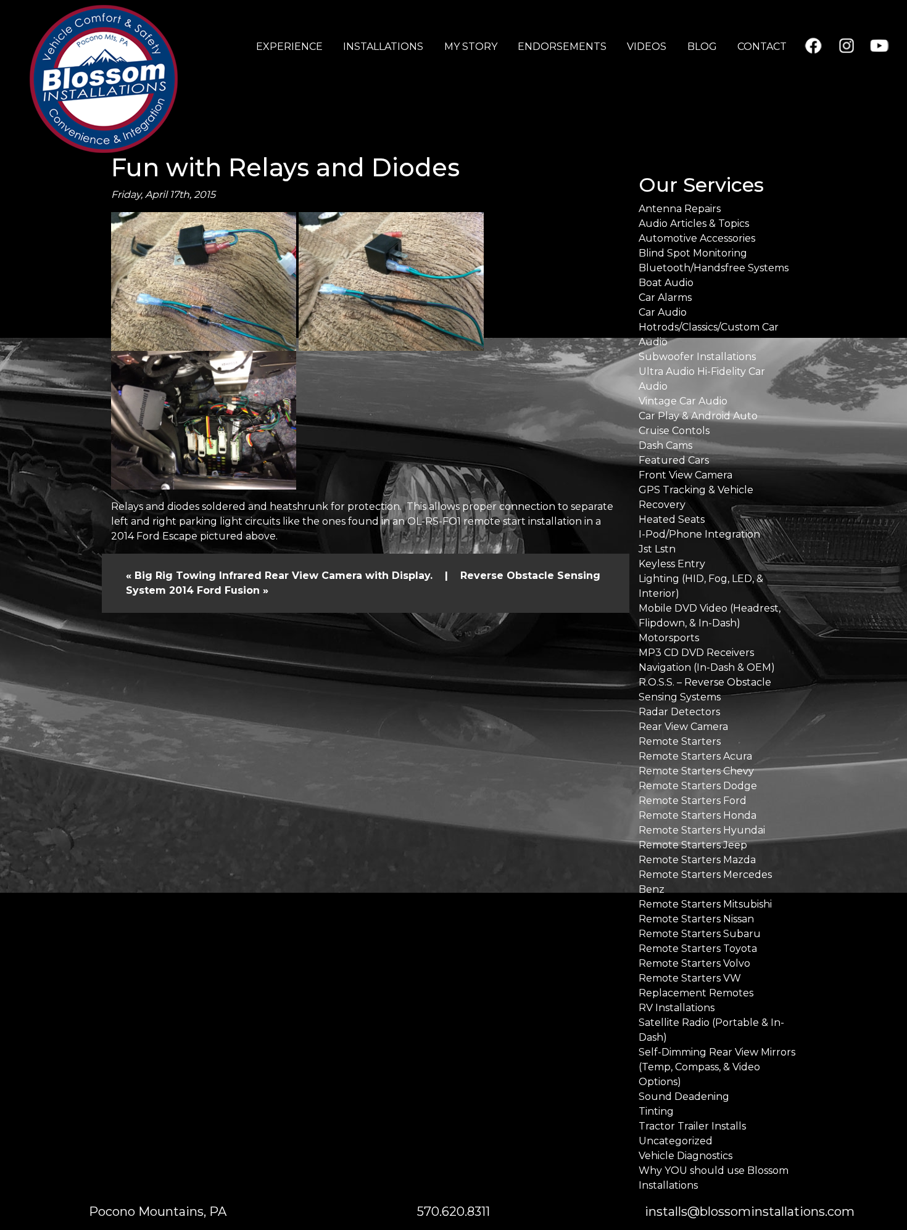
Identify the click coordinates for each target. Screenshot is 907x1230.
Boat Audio (666, 283)
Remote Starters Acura (695, 756)
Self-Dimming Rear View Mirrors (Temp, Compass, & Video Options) (717, 1067)
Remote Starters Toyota (698, 948)
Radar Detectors (679, 712)
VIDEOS (646, 46)
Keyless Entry (672, 564)
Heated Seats (672, 519)
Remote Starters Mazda (697, 860)
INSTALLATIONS (383, 46)
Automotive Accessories (697, 238)
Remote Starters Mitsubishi (705, 904)
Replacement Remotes (696, 993)
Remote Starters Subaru (700, 934)
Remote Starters (680, 741)
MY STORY (470, 46)
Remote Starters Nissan (696, 919)
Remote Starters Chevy (696, 771)
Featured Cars (674, 460)
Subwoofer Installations (697, 357)
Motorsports (669, 638)
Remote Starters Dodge (698, 786)
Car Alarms (665, 297)
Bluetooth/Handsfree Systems (714, 268)
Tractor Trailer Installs (692, 1126)
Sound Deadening (684, 1096)
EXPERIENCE (289, 46)
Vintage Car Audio (683, 401)
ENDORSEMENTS (562, 46)
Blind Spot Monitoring (693, 253)
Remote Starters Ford (693, 800)
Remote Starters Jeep (693, 845)
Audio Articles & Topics (694, 223)
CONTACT (762, 46)
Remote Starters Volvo (694, 963)
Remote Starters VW (690, 978)
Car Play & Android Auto (698, 416)
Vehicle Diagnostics (685, 1156)
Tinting (656, 1111)
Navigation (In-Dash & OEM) (707, 667)
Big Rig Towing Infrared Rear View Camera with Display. (284, 575)
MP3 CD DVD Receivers (696, 652)
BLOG (702, 46)
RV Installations (676, 1008)
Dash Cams (665, 445)
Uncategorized (676, 1141)
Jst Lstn (657, 549)
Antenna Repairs (680, 209)
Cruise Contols (674, 431)
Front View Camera (685, 475)
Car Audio (663, 312)
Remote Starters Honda (697, 815)
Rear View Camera (683, 726)
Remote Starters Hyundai (702, 830)
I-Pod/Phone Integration (699, 534)
